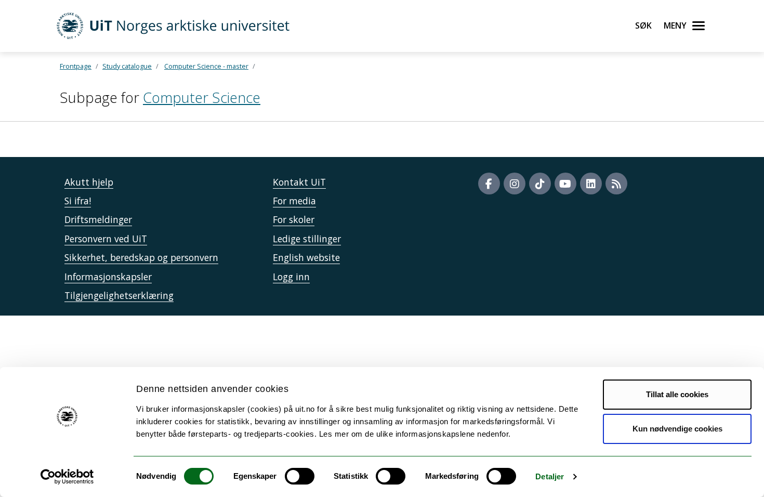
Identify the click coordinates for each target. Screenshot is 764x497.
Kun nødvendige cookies (677, 428)
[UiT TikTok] (540, 183)
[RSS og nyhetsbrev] (616, 183)
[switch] (299, 476)
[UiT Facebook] (489, 183)
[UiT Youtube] (565, 183)
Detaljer (549, 476)
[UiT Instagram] (514, 183)
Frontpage (75, 66)
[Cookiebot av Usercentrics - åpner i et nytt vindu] (67, 477)
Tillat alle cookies (677, 394)
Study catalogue (127, 66)
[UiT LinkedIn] (591, 183)
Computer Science (201, 97)
